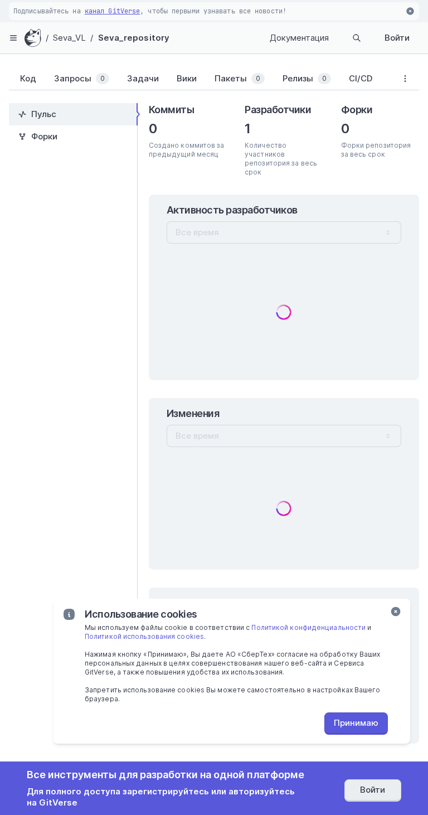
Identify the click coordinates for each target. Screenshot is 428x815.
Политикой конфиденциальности (308, 627)
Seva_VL (69, 37)
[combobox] (284, 232)
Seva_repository (134, 37)
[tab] (26, 78)
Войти (397, 37)
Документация (299, 37)
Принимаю (356, 722)
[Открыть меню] (13, 38)
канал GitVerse (112, 11)
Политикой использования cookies (144, 636)
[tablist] (200, 80)
